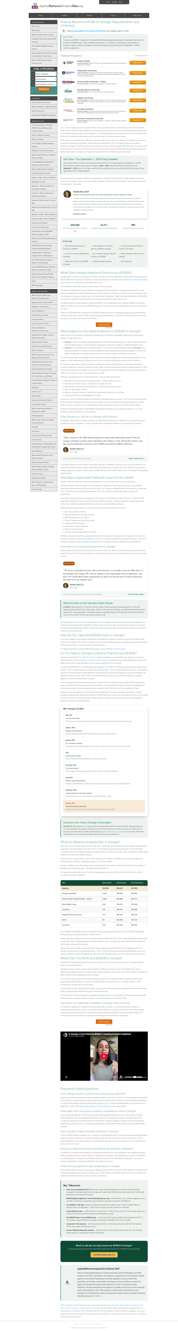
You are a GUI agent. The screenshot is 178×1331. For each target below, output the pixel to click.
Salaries (89, 15)
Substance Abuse (37, 474)
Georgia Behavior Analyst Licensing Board (92, 660)
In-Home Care (36, 391)
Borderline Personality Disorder (42, 346)
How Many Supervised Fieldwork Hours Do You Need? (131, 247)
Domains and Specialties (40, 291)
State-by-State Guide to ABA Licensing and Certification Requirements (44, 54)
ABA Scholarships (37, 285)
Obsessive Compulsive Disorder (42, 400)
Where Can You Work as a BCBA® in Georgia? (75, 262)
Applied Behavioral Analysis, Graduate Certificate (102, 84)
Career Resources (38, 22)
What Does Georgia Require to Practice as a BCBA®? (74, 247)
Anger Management (38, 311)
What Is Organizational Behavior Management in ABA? (42, 410)
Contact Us (83, 1324)
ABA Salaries (36, 30)
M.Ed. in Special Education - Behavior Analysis (102, 92)
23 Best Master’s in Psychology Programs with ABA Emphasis (42, 247)
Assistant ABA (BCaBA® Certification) (44, 115)
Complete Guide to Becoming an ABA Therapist (44, 40)
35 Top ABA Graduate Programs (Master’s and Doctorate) (42, 261)
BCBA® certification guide (116, 649)
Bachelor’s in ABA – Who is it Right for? (44, 214)
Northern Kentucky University (90, 119)
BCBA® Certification (38, 111)
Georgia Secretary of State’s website (95, 1106)
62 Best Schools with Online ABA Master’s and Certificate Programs (43, 275)
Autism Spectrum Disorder (40, 323)
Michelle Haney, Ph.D (81, 191)
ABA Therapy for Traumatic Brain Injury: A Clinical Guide (42, 483)
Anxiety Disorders (37, 319)
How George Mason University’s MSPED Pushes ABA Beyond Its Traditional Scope (42, 128)
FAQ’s (113, 15)
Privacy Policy (90, 1324)
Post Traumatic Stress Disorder (42, 435)
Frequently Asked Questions (102, 261)
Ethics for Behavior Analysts (41, 135)
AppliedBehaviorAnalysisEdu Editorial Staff (90, 31)
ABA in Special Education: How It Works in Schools (42, 456)
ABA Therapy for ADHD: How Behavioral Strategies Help (41, 296)
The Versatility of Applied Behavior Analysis (43, 145)
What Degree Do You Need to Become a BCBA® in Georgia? (102, 247)
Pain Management (38, 415)
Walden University (85, 98)
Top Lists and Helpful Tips (40, 227)
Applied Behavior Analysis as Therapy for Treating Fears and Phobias (44, 374)
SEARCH (44, 89)
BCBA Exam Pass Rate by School (42, 150)
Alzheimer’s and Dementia (40, 306)
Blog (120, 2)
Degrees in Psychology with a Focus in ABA (44, 209)
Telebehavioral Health (39, 478)
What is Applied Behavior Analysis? (43, 169)
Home (40, 15)
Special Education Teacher (40, 462)
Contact (114, 2)
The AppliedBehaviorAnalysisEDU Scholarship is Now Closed (42, 163)
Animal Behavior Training (40, 315)
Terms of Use (99, 1324)
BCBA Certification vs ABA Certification (44, 107)
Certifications (36, 98)
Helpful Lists (137, 15)
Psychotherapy (36, 440)
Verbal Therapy (37, 489)
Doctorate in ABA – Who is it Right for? (44, 219)
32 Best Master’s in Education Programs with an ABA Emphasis (42, 254)
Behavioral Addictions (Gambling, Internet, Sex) (40, 329)
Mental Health (36, 396)
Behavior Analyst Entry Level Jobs (43, 34)
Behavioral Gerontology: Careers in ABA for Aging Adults (43, 336)
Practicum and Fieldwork (40, 223)
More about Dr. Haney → (80, 214)
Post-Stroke (35, 431)
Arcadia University (85, 109)
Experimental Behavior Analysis (42, 369)
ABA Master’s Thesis (38, 182)
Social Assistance (37, 451)
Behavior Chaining (38, 139)
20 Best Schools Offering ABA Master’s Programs (44, 240)
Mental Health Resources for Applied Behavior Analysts (43, 156)
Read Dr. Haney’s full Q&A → (137, 458)
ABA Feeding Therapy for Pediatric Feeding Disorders (43, 421)
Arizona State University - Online (91, 82)
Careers (64, 15)
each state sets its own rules (113, 831)
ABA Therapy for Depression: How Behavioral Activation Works (43, 356)
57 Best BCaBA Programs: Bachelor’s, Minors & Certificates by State (44, 268)
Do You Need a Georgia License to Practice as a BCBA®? (103, 255)
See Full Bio (95, 1296)
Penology (35, 427)
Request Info (137, 63)
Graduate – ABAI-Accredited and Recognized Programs (42, 194)
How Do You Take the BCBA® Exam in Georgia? (76, 255)
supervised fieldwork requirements (88, 542)
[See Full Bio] (101, 1295)
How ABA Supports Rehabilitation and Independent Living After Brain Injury (44, 445)
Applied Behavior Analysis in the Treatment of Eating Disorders (42, 363)
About (108, 2)
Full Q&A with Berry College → (136, 594)
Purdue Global (83, 61)
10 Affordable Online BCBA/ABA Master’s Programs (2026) (42, 233)
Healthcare (35, 387)
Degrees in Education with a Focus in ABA (44, 201)
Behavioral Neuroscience (40, 342)
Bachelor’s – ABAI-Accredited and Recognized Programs (43, 187)
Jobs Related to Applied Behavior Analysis (42, 47)
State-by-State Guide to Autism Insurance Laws (42, 61)
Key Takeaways (126, 261)
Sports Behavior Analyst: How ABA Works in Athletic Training (43, 468)
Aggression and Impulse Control (42, 302)
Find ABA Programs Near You (104, 1255)
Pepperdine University (87, 71)
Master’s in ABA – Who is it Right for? (44, 177)
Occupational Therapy (39, 404)
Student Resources (38, 121)
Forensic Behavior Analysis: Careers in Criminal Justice (44, 381)
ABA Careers (36, 26)
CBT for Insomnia (37, 350)
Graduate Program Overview (41, 173)
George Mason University (88, 90)
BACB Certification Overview (41, 102)
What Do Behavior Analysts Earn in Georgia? (131, 255)
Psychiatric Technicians (91, 1308)
